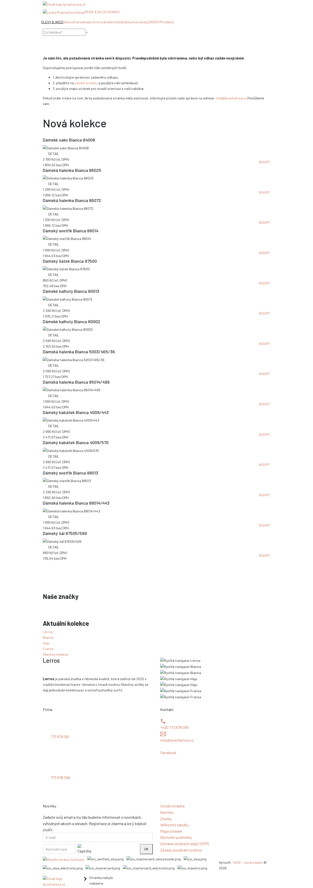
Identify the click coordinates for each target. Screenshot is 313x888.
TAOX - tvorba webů (247, 862)
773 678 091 (60, 736)
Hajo (87, 22)
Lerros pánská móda (106, 22)
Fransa (48, 649)
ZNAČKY (154, 22)
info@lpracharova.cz (231, 98)
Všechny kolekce (55, 654)
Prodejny (167, 22)
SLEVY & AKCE (52, 22)
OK (146, 849)
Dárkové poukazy (135, 22)
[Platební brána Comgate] (63, 859)
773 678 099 (60, 777)
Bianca (68, 22)
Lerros (48, 632)
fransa (79, 22)
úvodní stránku (86, 83)
